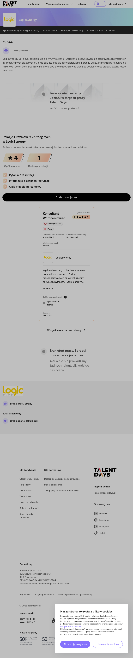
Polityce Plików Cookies (70, 626)
